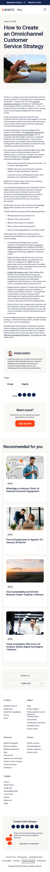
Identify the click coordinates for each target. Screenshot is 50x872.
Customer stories (10, 764)
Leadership (8, 788)
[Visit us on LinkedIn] (13, 826)
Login (29, 706)
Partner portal (32, 752)
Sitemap (16, 861)
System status (32, 729)
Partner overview (33, 743)
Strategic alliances (34, 746)
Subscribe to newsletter (29, 844)
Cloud (10, 384)
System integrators (34, 749)
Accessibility (7, 861)
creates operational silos (30, 157)
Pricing (6, 715)
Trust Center (8, 794)
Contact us (25, 676)
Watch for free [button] (34, 2)
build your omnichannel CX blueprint (17, 335)
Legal (6, 803)
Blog (5, 752)
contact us (37, 335)
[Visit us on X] (23, 826)
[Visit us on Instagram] (18, 826)
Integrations (8, 709)
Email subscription (35, 857)
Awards (6, 797)
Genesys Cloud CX (10, 706)
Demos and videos (10, 746)
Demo (6, 718)
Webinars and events (11, 749)
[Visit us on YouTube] (32, 826)
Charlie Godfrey (22, 353)
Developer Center (33, 726)
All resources (8, 755)
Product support (33, 709)
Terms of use (11, 857)
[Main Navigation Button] (45, 9)
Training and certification (36, 722)
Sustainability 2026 (11, 791)
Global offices (9, 785)
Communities (32, 720)
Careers (7, 782)
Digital (25, 384)
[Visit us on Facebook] (27, 826)
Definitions (8, 768)
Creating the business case (17, 272)
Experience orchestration (13, 758)
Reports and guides (11, 743)
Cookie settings (28, 861)
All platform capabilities (12, 712)
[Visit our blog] (36, 826)
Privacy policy (22, 857)
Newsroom (8, 800)
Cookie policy (41, 861)
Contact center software (13, 761)
